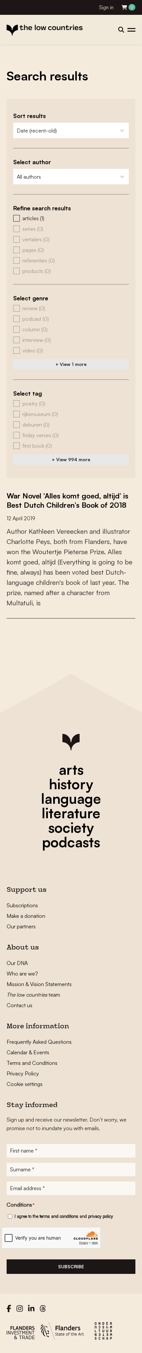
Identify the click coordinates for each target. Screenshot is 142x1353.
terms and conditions (59, 1216)
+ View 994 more (71, 459)
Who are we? (22, 973)
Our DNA (17, 963)
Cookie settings (25, 1084)
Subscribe (71, 1266)
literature (71, 813)
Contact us (19, 1005)
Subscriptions (22, 905)
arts (71, 769)
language (71, 798)
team (33, 994)
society (71, 827)
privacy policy (100, 1216)
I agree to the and (64, 1216)
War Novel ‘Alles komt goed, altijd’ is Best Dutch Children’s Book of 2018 (67, 500)
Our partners (21, 926)
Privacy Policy (23, 1073)
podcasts (71, 842)
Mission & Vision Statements (39, 984)
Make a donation (26, 916)
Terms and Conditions (32, 1063)
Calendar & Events (28, 1052)
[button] (71, 218)
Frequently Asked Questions (39, 1041)
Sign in (106, 7)
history (71, 784)
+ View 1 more (71, 364)
